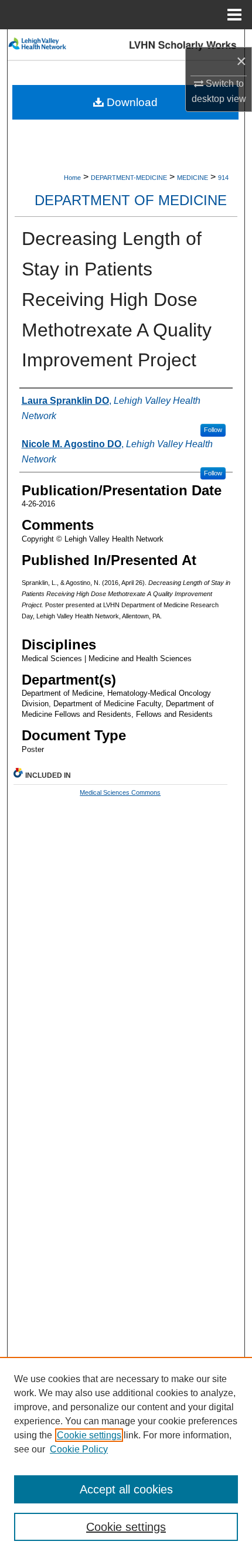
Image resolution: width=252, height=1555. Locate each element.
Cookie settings (89, 1435)
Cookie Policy (79, 1449)
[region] (126, 1456)
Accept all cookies (126, 1489)
